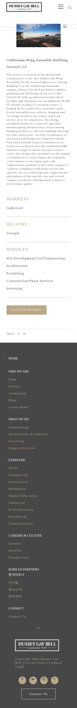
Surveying (16, 441)
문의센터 (15, 596)
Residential (17, 516)
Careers (14, 543)
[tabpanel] (38, 35)
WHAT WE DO (18, 419)
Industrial (15, 208)
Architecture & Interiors (28, 434)
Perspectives (18, 557)
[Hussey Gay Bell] (33, 7)
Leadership (17, 393)
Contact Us (17, 616)
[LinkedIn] (33, 679)
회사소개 (15, 589)
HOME (13, 358)
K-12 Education (21, 509)
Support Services (21, 448)
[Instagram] (44, 679)
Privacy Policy (36, 662)
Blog (12, 400)
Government (18, 482)
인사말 (13, 582)
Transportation (20, 523)
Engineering (18, 427)
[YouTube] (55, 679)
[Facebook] (22, 679)
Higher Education (23, 495)
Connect (16, 608)
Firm (12, 379)
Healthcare (17, 488)
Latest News (18, 407)
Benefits (15, 550)
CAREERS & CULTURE (25, 535)
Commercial (18, 475)
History (14, 386)
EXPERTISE (16, 460)
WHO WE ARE (18, 371)
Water (13, 468)
